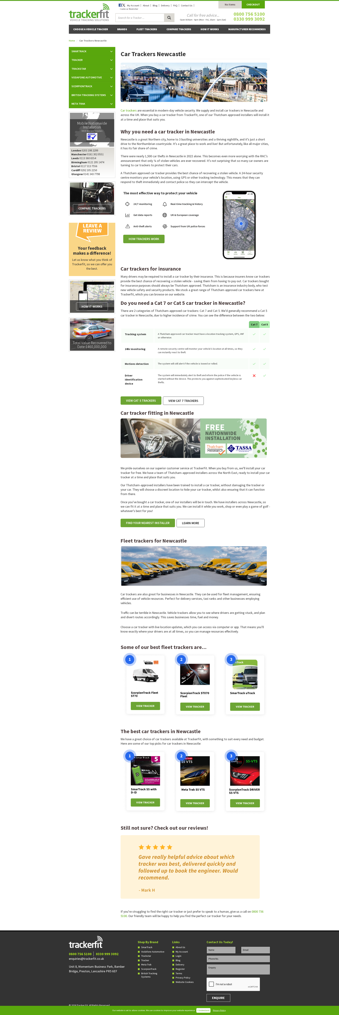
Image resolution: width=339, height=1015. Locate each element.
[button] (92, 51)
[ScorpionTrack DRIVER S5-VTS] (245, 781)
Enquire (218, 998)
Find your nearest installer (148, 523)
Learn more (190, 523)
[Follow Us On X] (124, 5)
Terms (179, 973)
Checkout (253, 4)
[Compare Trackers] (92, 198)
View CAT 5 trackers (141, 401)
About (146, 5)
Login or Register (129, 9)
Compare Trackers (178, 29)
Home (72, 40)
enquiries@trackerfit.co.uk (86, 959)
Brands (122, 29)
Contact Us (186, 5)
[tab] (92, 51)
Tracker (145, 960)
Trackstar (146, 955)
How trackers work (144, 239)
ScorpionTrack (148, 969)
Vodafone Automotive (152, 951)
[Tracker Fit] (89, 11)
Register (180, 969)
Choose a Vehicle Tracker (90, 29)
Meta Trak (146, 964)
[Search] (169, 17)
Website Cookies (185, 982)
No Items (230, 4)
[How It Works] (92, 296)
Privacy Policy (219, 1010)
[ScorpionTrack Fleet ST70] (145, 684)
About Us (180, 947)
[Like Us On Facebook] (120, 5)
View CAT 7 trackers (183, 401)
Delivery (165, 5)
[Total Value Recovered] (92, 334)
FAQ (175, 5)
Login (178, 955)
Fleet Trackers (146, 29)
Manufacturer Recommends (247, 29)
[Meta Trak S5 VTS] (195, 781)
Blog (155, 5)
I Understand (203, 1010)
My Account (133, 5)
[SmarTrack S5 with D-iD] (145, 781)
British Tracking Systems (149, 975)
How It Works (210, 29)
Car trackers (129, 110)
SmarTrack (146, 947)
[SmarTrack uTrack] (245, 685)
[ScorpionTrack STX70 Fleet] (195, 685)
